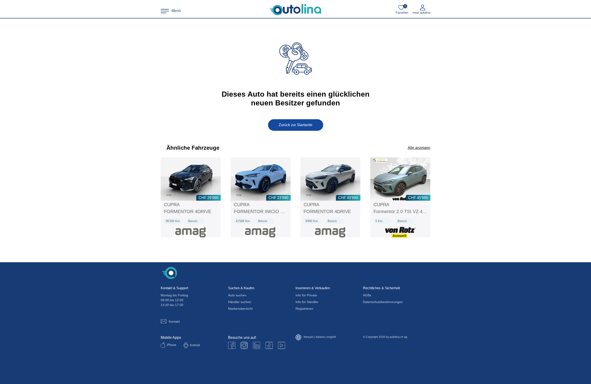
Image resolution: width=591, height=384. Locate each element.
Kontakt (174, 321)
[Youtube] (244, 345)
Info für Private (306, 295)
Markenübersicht (240, 308)
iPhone (171, 345)
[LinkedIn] (256, 345)
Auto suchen (237, 295)
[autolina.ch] (295, 9)
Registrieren (304, 308)
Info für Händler (307, 302)
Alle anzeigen (419, 148)
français (309, 337)
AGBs (367, 295)
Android (195, 345)
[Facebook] (231, 345)
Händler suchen (239, 302)
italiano (320, 337)
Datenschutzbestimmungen (383, 302)
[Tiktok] (269, 345)
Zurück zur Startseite (295, 125)
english (331, 337)
